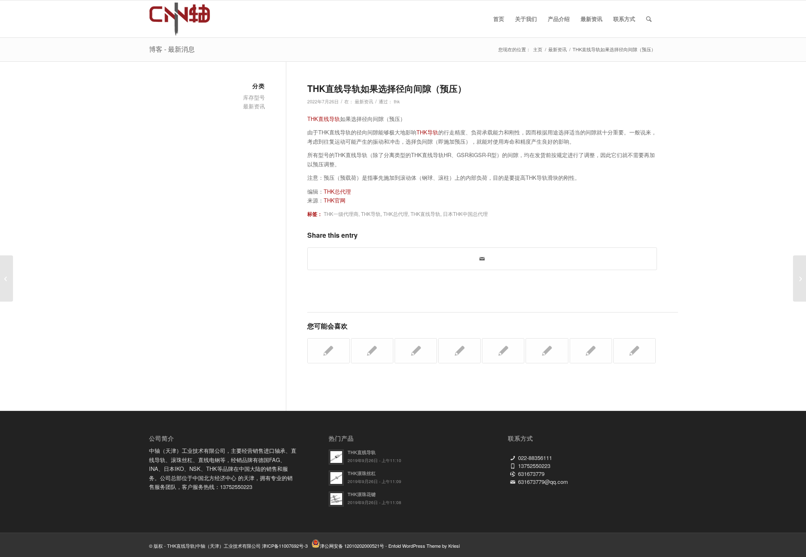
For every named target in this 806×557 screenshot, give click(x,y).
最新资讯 (364, 101)
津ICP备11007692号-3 (285, 545)
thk (397, 101)
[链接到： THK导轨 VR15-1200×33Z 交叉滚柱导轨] (591, 350)
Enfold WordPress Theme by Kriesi (424, 545)
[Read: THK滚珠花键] (336, 499)
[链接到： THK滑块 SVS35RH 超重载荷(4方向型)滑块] (459, 350)
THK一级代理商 (341, 213)
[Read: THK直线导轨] (336, 457)
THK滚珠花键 (362, 494)
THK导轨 (427, 132)
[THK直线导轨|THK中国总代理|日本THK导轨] (189, 18)
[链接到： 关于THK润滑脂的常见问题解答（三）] (503, 350)
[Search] (649, 18)
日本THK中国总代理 (465, 213)
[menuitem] (499, 18)
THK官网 (334, 200)
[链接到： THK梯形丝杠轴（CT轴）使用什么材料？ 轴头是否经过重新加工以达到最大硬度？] (634, 350)
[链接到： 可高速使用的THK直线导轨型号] (416, 350)
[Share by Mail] (482, 259)
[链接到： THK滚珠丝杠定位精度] (547, 350)
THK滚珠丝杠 (362, 473)
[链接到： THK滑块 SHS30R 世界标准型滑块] (372, 350)
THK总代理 (337, 191)
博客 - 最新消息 (172, 49)
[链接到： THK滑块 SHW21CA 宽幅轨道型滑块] (328, 350)
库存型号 (254, 97)
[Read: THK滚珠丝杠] (336, 478)
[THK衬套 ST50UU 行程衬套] (6, 278)
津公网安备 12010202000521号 (352, 545)
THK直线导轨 (323, 119)
